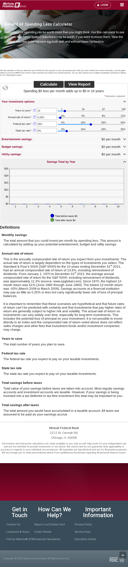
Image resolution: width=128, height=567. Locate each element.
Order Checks (42, 531)
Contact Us (13, 524)
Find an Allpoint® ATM (18, 539)
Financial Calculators (47, 539)
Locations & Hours (18, 531)
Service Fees (82, 531)
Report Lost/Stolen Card (49, 524)
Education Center (85, 539)
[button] (64, 101)
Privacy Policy (83, 524)
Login (104, 5)
